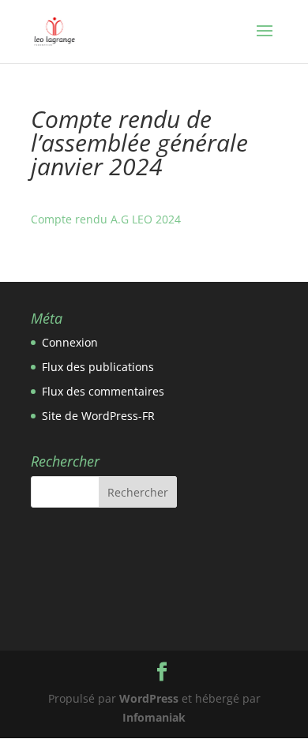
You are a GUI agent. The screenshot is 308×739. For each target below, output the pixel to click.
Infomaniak (154, 717)
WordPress (148, 698)
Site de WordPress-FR (98, 415)
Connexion (70, 342)
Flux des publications (98, 366)
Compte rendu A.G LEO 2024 (106, 219)
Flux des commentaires (103, 391)
